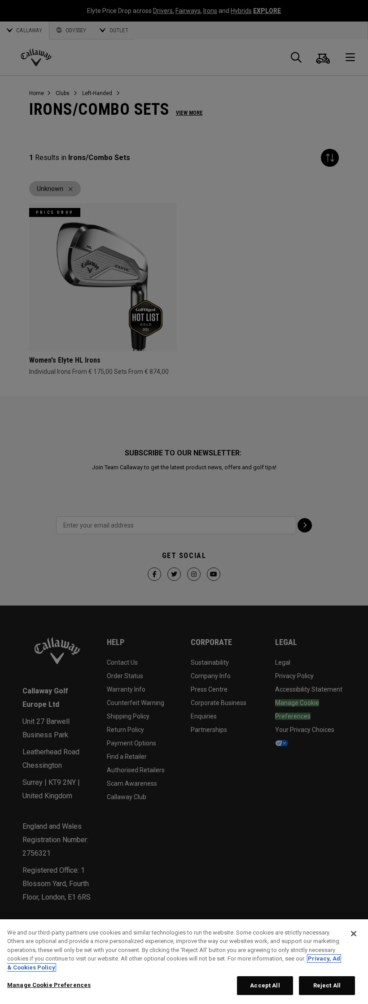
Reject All (327, 985)
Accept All (265, 985)
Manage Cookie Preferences (49, 985)
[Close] (354, 933)
